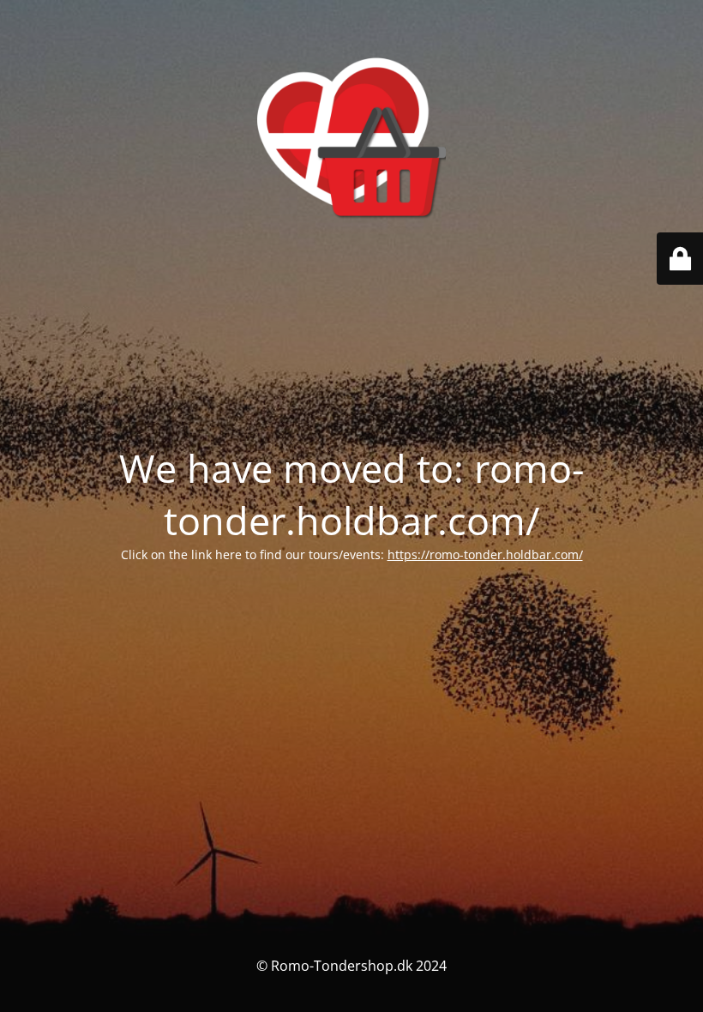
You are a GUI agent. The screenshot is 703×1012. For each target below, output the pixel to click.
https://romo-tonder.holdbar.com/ (485, 554)
